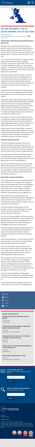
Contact (3, 415)
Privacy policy (5, 416)
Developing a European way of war (13, 355)
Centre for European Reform (7, 3)
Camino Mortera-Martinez (21, 36)
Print (6, 306)
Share (6, 294)
